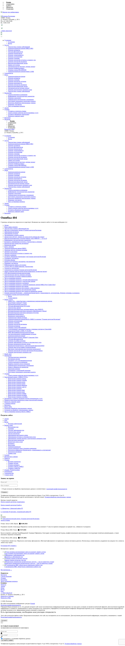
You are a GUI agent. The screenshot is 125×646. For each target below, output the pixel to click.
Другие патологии (14, 433)
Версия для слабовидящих (10, 12)
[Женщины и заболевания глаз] (14, 555)
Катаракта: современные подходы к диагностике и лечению (23, 242)
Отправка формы (9, 260)
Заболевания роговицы (11, 232)
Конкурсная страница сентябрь (17, 397)
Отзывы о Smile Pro (14, 468)
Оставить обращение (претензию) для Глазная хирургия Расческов (25, 256)
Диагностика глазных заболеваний (19, 47)
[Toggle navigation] (1, 36)
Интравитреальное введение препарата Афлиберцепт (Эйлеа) (27, 311)
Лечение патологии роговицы (17, 84)
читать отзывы (5, 520)
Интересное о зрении (11, 456)
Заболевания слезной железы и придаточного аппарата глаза (27, 438)
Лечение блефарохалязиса (16, 68)
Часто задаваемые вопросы (16, 106)
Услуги (6, 45)
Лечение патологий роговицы (17, 61)
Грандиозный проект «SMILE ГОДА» (16, 377)
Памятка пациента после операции (19, 364)
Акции (6, 108)
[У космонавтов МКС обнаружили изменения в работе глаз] (23, 565)
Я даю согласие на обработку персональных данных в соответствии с (35, 489)
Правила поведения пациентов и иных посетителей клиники (23, 400)
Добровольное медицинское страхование (21, 99)
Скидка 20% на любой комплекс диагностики (18, 266)
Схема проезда (12, 298)
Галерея (6, 455)
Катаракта (11, 443)
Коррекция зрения (10, 245)
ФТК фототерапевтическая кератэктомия (17, 273)
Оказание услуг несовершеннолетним (20, 360)
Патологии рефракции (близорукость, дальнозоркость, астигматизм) (29, 450)
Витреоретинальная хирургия (17, 304)
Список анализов (6, 576)
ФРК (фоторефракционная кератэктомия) (21, 332)
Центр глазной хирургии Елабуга (11, 505)
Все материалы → (6, 570)
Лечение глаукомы (14, 58)
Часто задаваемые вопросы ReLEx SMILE (17, 411)
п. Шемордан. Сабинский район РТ (12, 508)
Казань (8, 2)
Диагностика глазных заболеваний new (16, 228)
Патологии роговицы (15, 451)
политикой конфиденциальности (56, 489)
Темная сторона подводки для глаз (15, 560)
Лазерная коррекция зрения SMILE (15, 248)
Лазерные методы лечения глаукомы (15, 250)
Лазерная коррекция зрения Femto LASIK (21, 71)
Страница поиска (9, 403)
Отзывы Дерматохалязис (12, 470)
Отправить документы (11, 258)
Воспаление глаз (13, 427)
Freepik (32, 603)
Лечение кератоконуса (15, 83)
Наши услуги (8, 299)
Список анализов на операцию (17, 94)
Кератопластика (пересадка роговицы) (16, 243)
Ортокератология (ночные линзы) (18, 88)
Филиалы (7, 119)
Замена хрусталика (14, 65)
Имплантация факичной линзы (18, 63)
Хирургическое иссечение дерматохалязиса (18, 276)
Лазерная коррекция (14, 447)
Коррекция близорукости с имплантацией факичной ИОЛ (26, 345)
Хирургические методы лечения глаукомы (17, 275)
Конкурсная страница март (16, 392)
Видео (10, 43)
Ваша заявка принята (11, 227)
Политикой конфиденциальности (11, 617)
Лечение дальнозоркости (16, 55)
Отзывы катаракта (13, 465)
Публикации (8, 471)
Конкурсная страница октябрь (17, 395)
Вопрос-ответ (8, 425)
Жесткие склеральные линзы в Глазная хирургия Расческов (22, 230)
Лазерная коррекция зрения (16, 76)
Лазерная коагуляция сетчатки (17, 317)
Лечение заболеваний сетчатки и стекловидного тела (24, 342)
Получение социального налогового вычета (22, 101)
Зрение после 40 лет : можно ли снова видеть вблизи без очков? (24, 237)
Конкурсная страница (15, 388)
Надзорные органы (14, 359)
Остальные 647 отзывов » (9, 545)
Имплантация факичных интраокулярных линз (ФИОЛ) (25, 309)
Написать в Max (6, 598)
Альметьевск (10, 4)
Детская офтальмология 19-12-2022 (19, 306)
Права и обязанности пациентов (18, 367)
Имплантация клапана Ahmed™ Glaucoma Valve (23, 337)
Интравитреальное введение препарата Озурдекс (23, 312)
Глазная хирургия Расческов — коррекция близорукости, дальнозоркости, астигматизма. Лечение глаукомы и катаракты (42, 293)
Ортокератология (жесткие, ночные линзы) (21, 66)
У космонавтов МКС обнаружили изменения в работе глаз (22, 566)
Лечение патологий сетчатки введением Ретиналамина (25, 350)
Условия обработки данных (73, 643)
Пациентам (7, 93)
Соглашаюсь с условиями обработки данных (16, 638)
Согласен (4, 620)
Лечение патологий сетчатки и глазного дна (22, 60)
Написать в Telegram (7, 596)
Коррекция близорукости (16, 314)
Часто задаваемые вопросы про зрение (16, 286)
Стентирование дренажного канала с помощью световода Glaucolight (29, 329)
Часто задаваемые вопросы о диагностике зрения (19, 281)
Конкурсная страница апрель (17, 378)
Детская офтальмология (15, 52)
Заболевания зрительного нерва (18, 435)
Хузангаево (9, 9)
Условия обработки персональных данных (58, 497)
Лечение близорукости (15, 53)
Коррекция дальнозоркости (16, 316)
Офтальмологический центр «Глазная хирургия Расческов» (21, 518)
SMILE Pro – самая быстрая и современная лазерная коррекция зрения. (30, 301)
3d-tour (6, 225)
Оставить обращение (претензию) (18, 114)
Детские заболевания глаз (16, 430)
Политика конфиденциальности (11, 605)
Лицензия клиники (14, 369)
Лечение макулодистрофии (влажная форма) (22, 347)
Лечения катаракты (14, 326)
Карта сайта (8, 406)
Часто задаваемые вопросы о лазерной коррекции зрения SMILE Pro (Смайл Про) (29, 284)
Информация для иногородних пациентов (21, 96)
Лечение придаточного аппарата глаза (20, 89)
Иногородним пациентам (16, 440)
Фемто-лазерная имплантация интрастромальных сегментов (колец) (25, 271)
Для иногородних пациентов (17, 357)
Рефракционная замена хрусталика (15, 265)
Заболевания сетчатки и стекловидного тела (22, 437)
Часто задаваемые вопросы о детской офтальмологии (21, 279)
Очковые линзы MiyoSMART (17, 70)
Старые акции (8, 475)
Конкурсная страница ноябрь (17, 393)
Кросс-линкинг (9, 246)
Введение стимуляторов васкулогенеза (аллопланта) (24, 349)
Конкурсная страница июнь (16, 383)
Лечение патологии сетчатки (17, 81)
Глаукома (11, 428)
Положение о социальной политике (19, 370)
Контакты (7, 117)
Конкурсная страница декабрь (17, 380)
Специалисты (8, 73)
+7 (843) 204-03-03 (6, 593)
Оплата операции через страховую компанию (22, 448)
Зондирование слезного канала (14, 235)
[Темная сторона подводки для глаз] (15, 558)
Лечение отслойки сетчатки (16, 341)
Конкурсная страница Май (16, 390)
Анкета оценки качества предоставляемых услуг (23, 113)
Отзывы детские (13, 463)
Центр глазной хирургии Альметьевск (13, 502)
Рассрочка (4, 579)
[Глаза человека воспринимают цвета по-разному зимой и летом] (25, 552)
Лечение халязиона (10, 255)
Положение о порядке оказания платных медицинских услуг (23, 398)
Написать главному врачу (16, 116)
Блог (5, 420)
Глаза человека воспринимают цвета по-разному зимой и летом (24, 553)
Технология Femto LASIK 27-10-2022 (19, 331)
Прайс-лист (8, 354)
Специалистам (9, 473)
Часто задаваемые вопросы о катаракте (16, 283)
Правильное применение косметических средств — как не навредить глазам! (28, 563)
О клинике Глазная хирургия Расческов (16, 294)
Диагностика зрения (14, 308)
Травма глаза (12, 453)
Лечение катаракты (14, 50)
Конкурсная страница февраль (17, 385)
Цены (6, 75)
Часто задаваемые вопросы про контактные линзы (20, 289)
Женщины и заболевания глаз (13, 557)
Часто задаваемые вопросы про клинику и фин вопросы (22, 288)
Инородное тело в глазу (15, 442)
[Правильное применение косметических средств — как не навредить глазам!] (29, 562)
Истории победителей (15, 423)
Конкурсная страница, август (17, 387)
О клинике (7, 40)
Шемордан (9, 7)
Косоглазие (11, 445)
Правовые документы (15, 104)
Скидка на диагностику (11, 268)
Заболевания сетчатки (11, 233)
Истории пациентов (14, 461)
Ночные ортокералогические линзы (19, 344)
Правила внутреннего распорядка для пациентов (19, 261)
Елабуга (8, 5)
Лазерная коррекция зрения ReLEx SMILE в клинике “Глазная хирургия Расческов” (34, 319)
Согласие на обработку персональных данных (18, 410)
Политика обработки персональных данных (22, 103)
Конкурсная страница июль (16, 382)
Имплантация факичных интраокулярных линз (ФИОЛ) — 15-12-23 (25, 238)
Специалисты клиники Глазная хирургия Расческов (20, 270)
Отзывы (6, 109)
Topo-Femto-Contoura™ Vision (17, 303)
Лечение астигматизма (15, 56)
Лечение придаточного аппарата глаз (19, 352)
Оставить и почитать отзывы (17, 111)
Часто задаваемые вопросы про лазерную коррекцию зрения (23, 291)
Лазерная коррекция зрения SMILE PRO (20, 48)
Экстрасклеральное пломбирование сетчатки (22, 334)
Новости (7, 458)
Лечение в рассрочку (14, 98)
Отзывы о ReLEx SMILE (16, 466)
